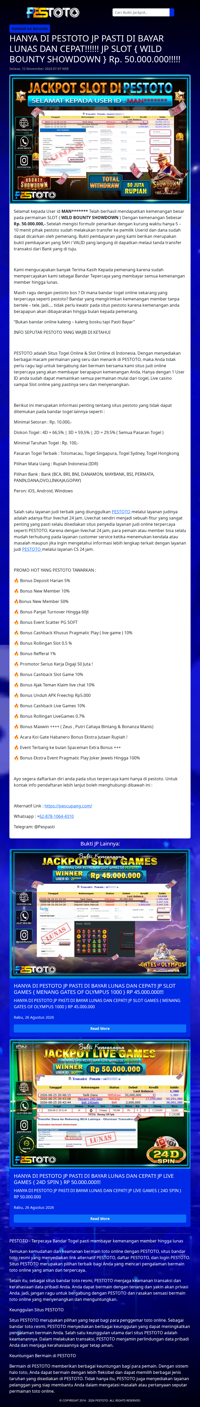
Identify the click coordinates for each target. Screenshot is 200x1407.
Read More (100, 1028)
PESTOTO (121, 512)
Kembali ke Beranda (30, 28)
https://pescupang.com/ (68, 806)
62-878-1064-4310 (56, 816)
